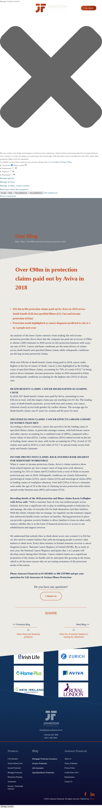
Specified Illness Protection (43, 773)
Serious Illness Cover (15, 763)
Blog (35, 751)
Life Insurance (13, 759)
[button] (51, 77)
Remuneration (69, 777)
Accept (3, 193)
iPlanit (92, 799)
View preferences (21, 193)
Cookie (56, 162)
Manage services (7, 182)
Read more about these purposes (14, 189)
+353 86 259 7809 (51, 735)
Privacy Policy (66, 162)
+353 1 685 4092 (50, 738)
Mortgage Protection (15, 773)
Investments (12, 782)
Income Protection (14, 768)
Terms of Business (71, 763)
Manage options (7, 178)
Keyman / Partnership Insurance (15, 787)
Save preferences (36, 193)
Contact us (51, 596)
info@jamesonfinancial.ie (51, 730)
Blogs (23, 242)
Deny (10, 193)
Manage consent (7, 806)
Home (17, 242)
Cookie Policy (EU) (72, 773)
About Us (68, 759)
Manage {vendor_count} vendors (14, 186)
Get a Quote (88, 8)
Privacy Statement (8, 196)
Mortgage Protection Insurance (44, 759)
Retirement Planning (15, 777)
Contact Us (68, 782)
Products (13, 751)
